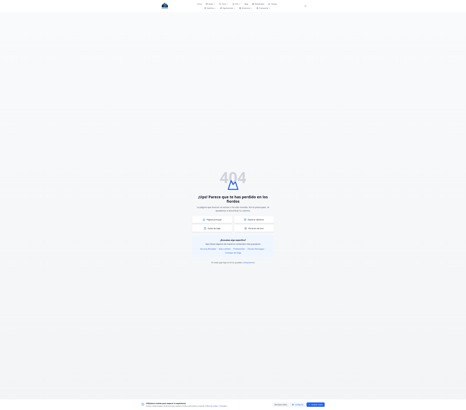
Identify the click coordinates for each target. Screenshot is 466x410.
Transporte (263, 8)
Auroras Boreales (208, 249)
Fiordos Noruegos (256, 249)
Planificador (259, 4)
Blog (246, 4)
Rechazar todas (280, 404)
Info (236, 4)
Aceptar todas (317, 404)
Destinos (210, 8)
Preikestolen (239, 249)
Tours (224, 4)
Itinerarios (246, 8)
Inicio (199, 4)
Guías (210, 4)
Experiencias (228, 8)
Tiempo (274, 4)
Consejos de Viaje (233, 252)
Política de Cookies (211, 406)
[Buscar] (305, 6)
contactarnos (248, 262)
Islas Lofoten (225, 249)
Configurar (299, 404)
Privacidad (222, 406)
